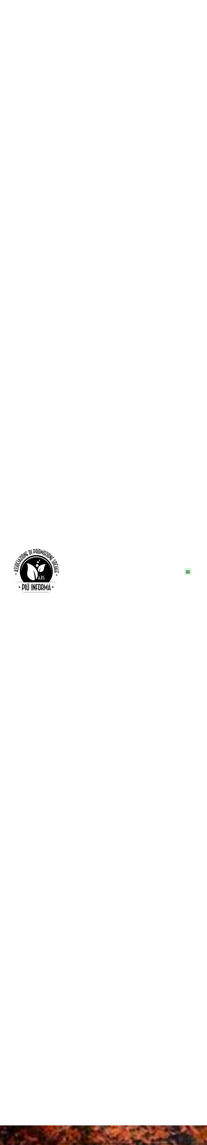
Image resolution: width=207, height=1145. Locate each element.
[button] (188, 572)
